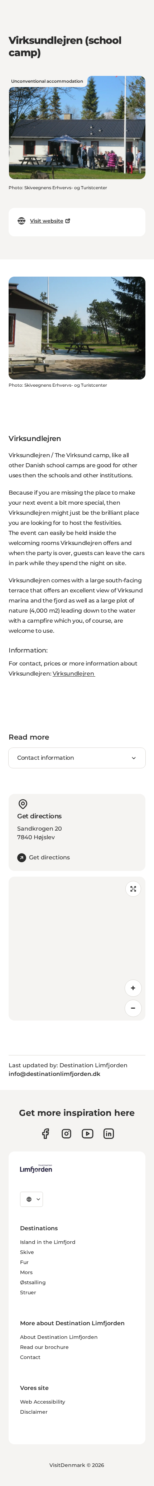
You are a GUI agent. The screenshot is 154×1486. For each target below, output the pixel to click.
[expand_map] (133, 889)
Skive (27, 1252)
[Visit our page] (45, 1133)
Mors (26, 1272)
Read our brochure (44, 1347)
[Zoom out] (133, 1008)
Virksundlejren (74, 673)
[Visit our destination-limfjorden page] (108, 1133)
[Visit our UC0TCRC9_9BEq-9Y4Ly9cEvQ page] (87, 1133)
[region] (77, 949)
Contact (30, 1357)
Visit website (46, 221)
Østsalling (33, 1282)
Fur (24, 1262)
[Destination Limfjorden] (36, 1168)
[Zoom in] (133, 988)
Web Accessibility (42, 1402)
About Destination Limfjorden (59, 1337)
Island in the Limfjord (48, 1242)
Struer (28, 1292)
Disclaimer (34, 1412)
